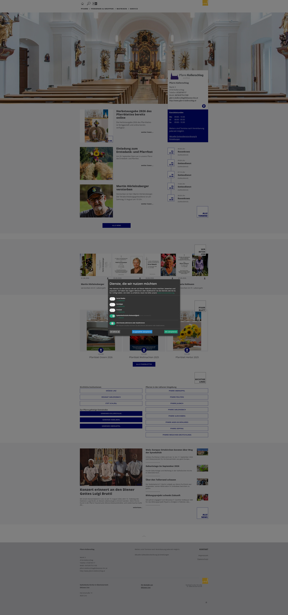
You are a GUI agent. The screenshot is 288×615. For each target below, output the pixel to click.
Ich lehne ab (115, 332)
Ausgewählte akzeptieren (142, 332)
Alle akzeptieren (171, 332)
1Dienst (120, 318)
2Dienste (120, 301)
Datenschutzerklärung (165, 293)
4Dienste (120, 306)
